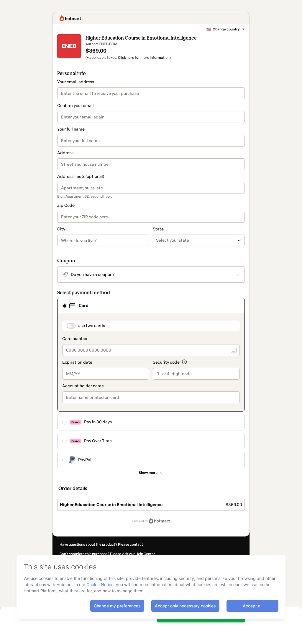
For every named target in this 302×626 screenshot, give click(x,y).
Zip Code (66, 205)
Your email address (75, 81)
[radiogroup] (151, 383)
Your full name (71, 129)
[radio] (64, 305)
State (158, 229)
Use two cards (91, 325)
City (61, 229)
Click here (126, 58)
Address (65, 152)
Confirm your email (75, 105)
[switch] (71, 325)
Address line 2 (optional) (80, 176)
